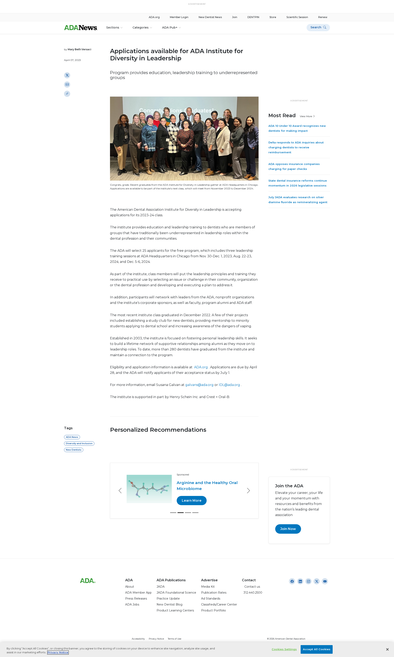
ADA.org (154, 17)
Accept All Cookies (316, 649)
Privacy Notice (156, 639)
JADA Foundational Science (176, 592)
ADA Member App (138, 592)
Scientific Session (297, 17)
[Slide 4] (195, 512)
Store (272, 17)
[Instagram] (292, 581)
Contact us (251, 586)
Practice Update (168, 598)
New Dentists (73, 449)
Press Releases (136, 598)
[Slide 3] (188, 512)
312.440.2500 (252, 592)
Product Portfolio (213, 610)
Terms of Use (174, 639)
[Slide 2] (181, 512)
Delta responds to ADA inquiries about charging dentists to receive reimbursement (296, 147)
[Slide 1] (173, 512)
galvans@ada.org (199, 385)
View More (306, 116)
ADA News (72, 437)
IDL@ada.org (229, 385)
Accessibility (138, 639)
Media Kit (208, 586)
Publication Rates (213, 592)
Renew (322, 17)
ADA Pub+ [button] (170, 27)
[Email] (67, 84)
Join (234, 17)
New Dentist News (210, 17)
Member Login (179, 17)
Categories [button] (141, 27)
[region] (197, 649)
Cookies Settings (284, 649)
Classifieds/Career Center (219, 604)
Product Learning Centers (175, 610)
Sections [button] (112, 27)
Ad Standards (210, 598)
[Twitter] (67, 75)
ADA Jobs (132, 604)
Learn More (192, 500)
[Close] (387, 649)
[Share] (67, 93)
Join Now (288, 529)
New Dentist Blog (169, 604)
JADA (161, 586)
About (129, 586)
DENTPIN (253, 17)
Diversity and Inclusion (79, 443)
